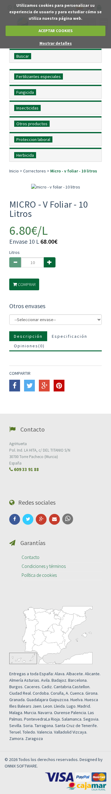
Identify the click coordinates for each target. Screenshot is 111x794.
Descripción (28, 336)
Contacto (30, 557)
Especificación (69, 336)
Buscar (22, 56)
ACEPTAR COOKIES (56, 30)
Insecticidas (27, 108)
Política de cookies (39, 575)
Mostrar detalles (55, 43)
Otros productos (31, 123)
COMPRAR (26, 284)
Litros (14, 252)
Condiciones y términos (44, 566)
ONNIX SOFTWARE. (21, 766)
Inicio (14, 171)
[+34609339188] (67, 519)
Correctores (34, 171)
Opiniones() (29, 346)
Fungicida (25, 92)
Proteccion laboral (33, 139)
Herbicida (25, 155)
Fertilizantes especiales (38, 76)
